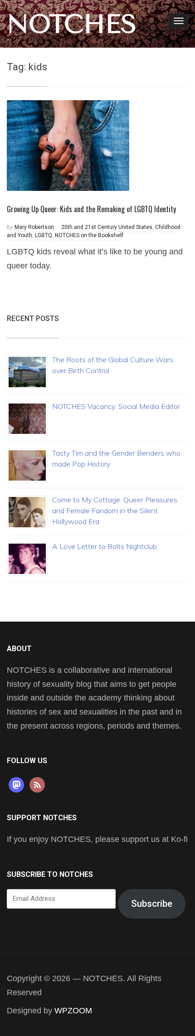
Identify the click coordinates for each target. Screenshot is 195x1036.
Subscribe (151, 903)
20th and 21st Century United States (106, 227)
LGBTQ (43, 235)
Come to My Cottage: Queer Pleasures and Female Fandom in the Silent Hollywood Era (114, 510)
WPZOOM (73, 1010)
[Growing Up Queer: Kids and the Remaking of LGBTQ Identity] (68, 145)
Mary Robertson (34, 227)
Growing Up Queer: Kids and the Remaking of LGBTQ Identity (91, 209)
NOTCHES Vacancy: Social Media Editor (116, 406)
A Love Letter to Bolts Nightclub (104, 546)
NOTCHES (71, 24)
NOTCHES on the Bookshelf (89, 235)
